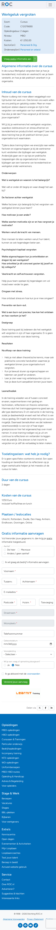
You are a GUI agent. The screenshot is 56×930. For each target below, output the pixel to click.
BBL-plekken (8, 812)
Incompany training (11, 753)
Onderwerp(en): (12, 49)
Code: (7, 26)
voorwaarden (33, 673)
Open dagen (8, 839)
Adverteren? (8, 889)
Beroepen (7, 798)
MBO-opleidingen (11, 730)
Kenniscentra (8, 834)
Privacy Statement (35, 919)
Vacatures (7, 803)
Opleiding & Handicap (13, 776)
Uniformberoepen (11, 767)
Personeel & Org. (28, 45)
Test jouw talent (10, 857)
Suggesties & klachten (13, 893)
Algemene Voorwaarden (14, 919)
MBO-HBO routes (11, 771)
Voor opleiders (9, 785)
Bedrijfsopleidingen (11, 748)
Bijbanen (6, 817)
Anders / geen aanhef (18, 553)
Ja (8, 665)
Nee (17, 665)
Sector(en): (10, 45)
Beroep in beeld (10, 862)
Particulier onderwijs (12, 744)
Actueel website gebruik (14, 867)
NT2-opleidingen (10, 758)
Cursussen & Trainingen (14, 739)
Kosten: (8, 40)
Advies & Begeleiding (12, 781)
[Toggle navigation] (50, 5)
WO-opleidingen (10, 762)
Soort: (7, 21)
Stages (5, 807)
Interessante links (10, 898)
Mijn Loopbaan (9, 848)
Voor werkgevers (10, 821)
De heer (11, 549)
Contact (6, 879)
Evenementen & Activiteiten (16, 843)
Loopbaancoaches (11, 853)
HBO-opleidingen (11, 734)
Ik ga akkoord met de (22, 673)
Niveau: (8, 35)
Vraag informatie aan (17, 59)
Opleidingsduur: (12, 31)
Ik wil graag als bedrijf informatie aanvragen (27, 562)
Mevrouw (25, 549)
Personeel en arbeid (30, 49)
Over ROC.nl (8, 884)
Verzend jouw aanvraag (15, 681)
